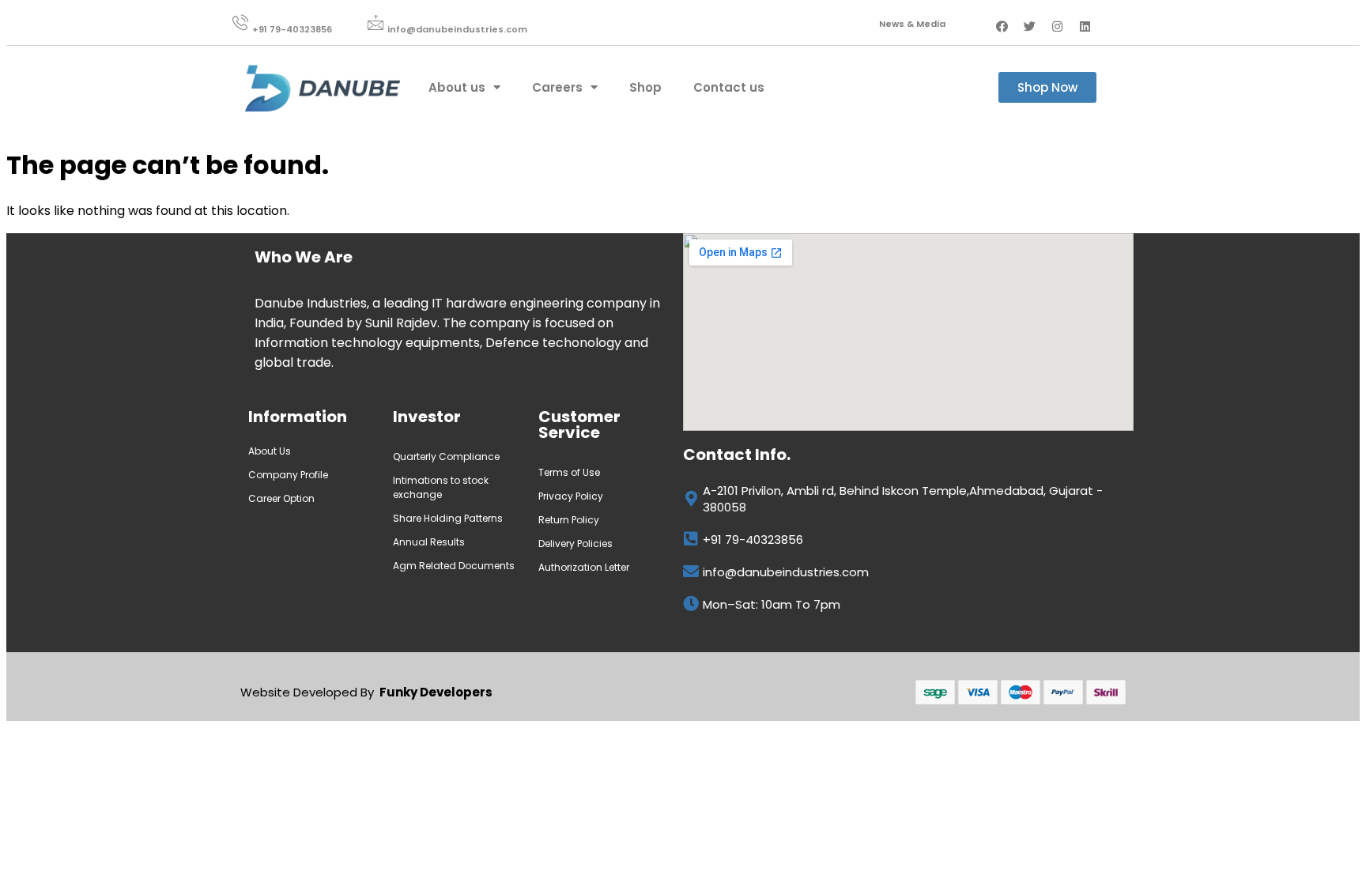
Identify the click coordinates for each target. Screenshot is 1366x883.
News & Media (912, 23)
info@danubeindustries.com (457, 29)
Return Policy (568, 519)
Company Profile (289, 474)
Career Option (282, 498)
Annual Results (429, 542)
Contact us (728, 87)
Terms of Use (569, 472)
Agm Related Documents (454, 565)
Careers (557, 87)
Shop (645, 87)
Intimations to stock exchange (441, 487)
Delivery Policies (575, 543)
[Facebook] (1002, 26)
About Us (269, 451)
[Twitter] (1030, 26)
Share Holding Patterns (448, 518)
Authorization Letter (583, 567)
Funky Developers (435, 692)
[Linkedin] (1085, 26)
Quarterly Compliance (446, 456)
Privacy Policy (570, 496)
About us (456, 87)
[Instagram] (1058, 26)
